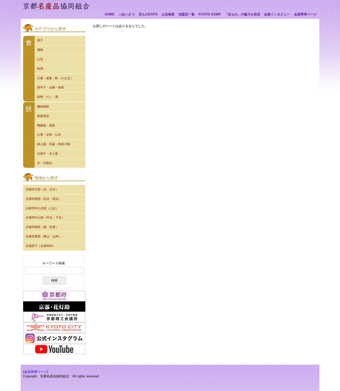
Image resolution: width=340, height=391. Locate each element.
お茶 (40, 59)
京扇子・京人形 (47, 153)
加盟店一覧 (186, 14)
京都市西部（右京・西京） (43, 199)
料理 (40, 68)
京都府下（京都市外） (41, 246)
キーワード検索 (53, 263)
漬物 (40, 50)
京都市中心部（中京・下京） (45, 217)
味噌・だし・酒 (47, 97)
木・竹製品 (44, 163)
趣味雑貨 (43, 106)
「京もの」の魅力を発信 (242, 14)
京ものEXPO (148, 14)
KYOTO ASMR (210, 14)
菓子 (40, 40)
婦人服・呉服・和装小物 (53, 144)
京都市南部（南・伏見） (42, 227)
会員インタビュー (277, 14)
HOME (109, 14)
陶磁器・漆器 (46, 125)
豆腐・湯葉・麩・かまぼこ (55, 78)
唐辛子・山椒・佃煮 (50, 87)
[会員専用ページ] (35, 372)
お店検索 (168, 14)
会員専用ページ (305, 14)
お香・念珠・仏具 (49, 134)
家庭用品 (43, 116)
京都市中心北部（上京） (42, 208)
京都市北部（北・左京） (42, 189)
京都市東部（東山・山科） (43, 236)
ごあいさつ (126, 14)
